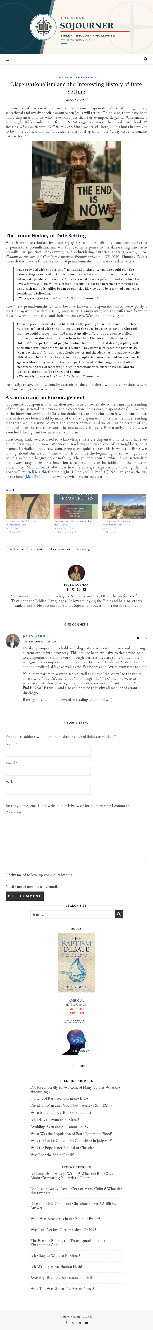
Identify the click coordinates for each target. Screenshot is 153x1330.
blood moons (16, 549)
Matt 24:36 (34, 476)
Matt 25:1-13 (37, 467)
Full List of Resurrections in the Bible (59, 1098)
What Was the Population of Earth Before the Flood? (71, 1133)
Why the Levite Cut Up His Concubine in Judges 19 (71, 1140)
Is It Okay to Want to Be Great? (54, 1119)
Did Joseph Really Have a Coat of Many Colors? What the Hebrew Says (75, 1089)
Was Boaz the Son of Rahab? (52, 1154)
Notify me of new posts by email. (32, 886)
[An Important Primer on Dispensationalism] (124, 506)
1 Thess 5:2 (80, 472)
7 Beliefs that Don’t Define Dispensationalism (21, 522)
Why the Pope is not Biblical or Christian (62, 1147)
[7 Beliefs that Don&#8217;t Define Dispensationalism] (28, 506)
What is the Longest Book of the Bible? (60, 1112)
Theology (86, 77)
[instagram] (79, 1323)
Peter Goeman (76, 584)
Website (12, 782)
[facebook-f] (66, 1323)
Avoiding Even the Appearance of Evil (60, 1126)
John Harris (36, 636)
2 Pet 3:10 (99, 472)
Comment (13, 813)
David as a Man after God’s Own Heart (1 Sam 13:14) (71, 1105)
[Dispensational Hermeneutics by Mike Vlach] (76, 506)
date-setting (37, 549)
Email (11, 763)
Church (64, 77)
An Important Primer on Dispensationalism (116, 522)
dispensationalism (60, 549)
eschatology (84, 549)
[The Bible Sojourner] (76, 27)
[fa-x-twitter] (73, 1323)
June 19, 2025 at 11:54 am (39, 641)
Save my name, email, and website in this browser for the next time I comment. (68, 806)
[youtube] (86, 1323)
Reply (142, 638)
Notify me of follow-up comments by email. (40, 875)
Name (11, 744)
